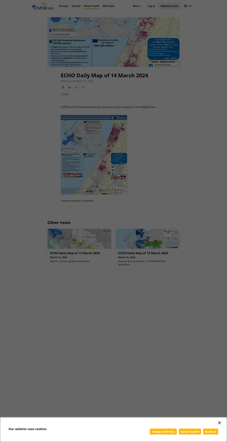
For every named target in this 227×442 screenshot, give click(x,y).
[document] (113, 429)
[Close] (219, 422)
